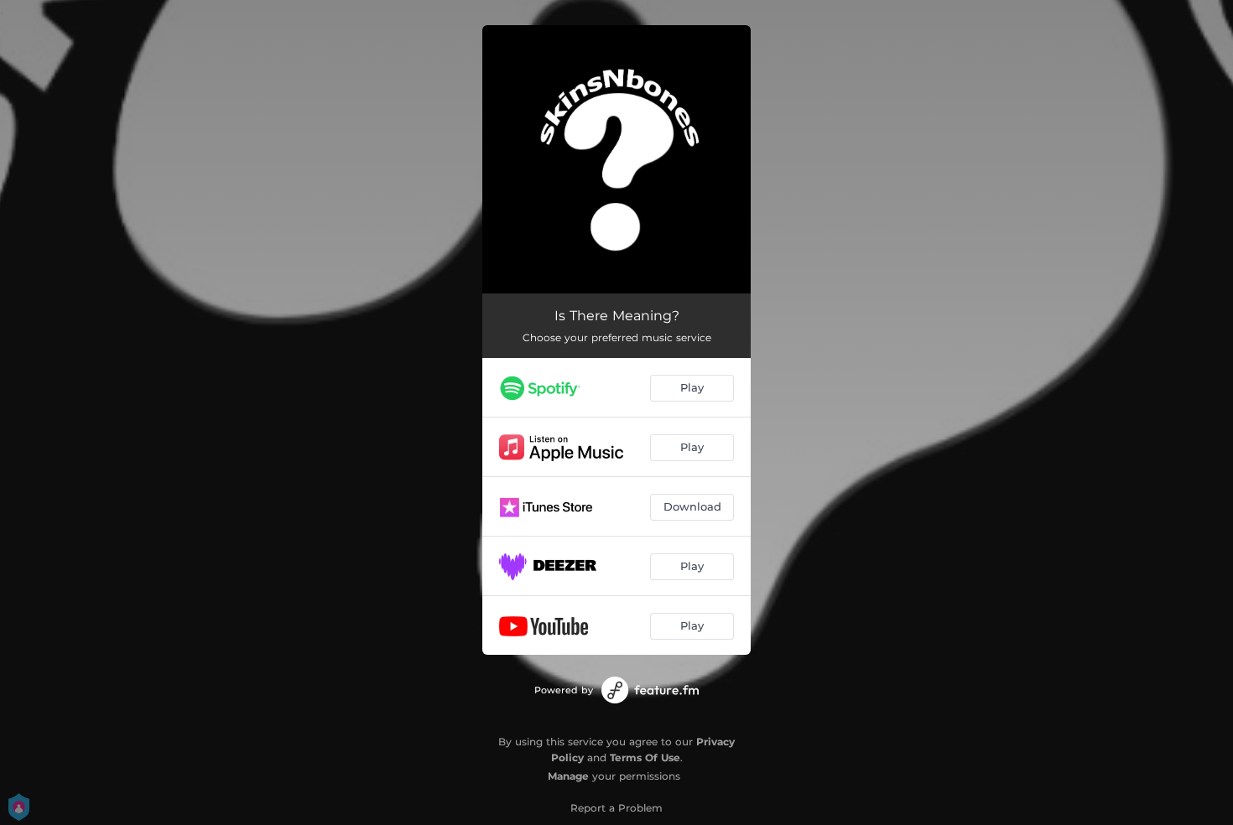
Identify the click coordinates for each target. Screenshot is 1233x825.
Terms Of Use (645, 757)
